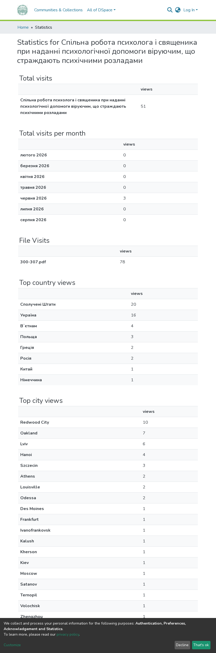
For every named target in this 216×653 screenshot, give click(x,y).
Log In (189, 10)
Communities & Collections (58, 10)
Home (23, 27)
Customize (12, 644)
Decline (182, 644)
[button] (178, 10)
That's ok (201, 644)
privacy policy (68, 634)
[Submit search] (170, 10)
